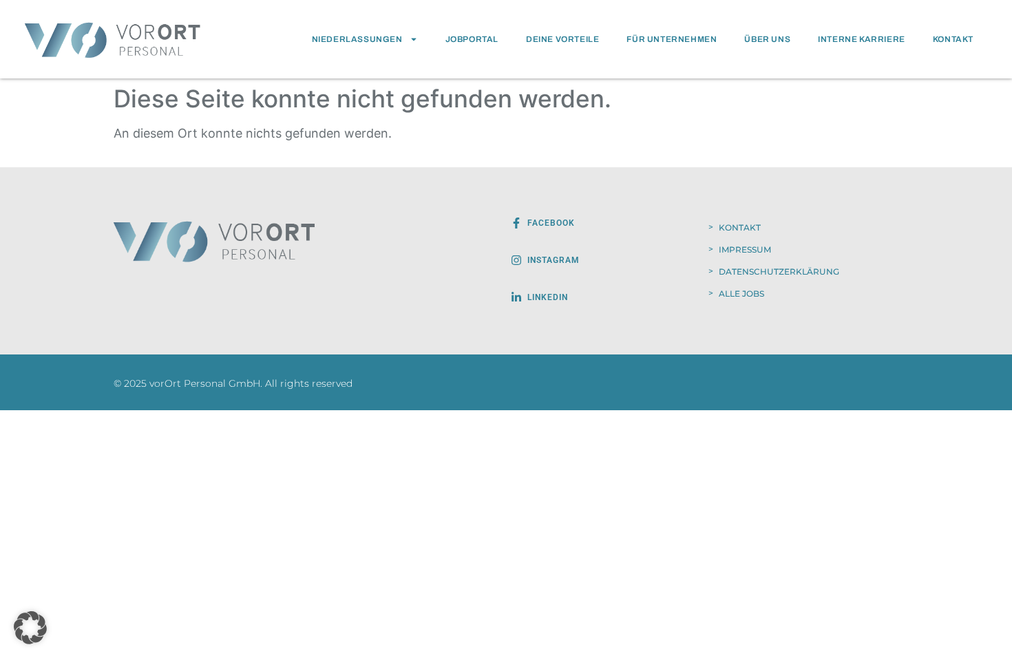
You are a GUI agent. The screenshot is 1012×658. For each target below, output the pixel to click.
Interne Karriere (861, 39)
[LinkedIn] (516, 297)
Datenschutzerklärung (779, 271)
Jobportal (471, 39)
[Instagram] (516, 260)
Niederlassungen (357, 39)
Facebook (551, 223)
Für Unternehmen (671, 39)
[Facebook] (516, 223)
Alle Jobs (741, 293)
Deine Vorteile (562, 39)
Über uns (767, 39)
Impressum (745, 249)
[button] (30, 627)
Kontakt (953, 39)
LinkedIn (547, 297)
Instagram (553, 260)
